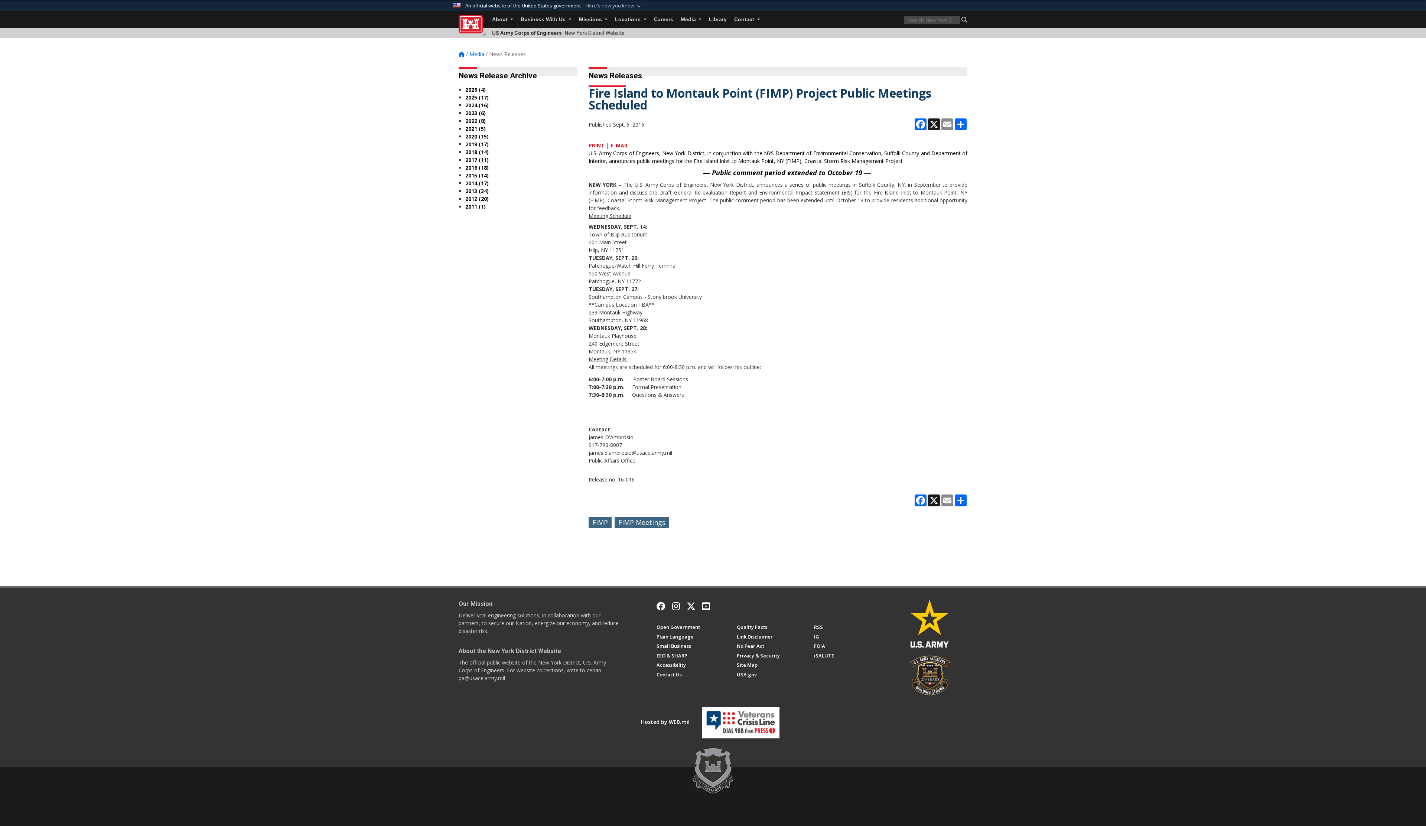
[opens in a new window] (676, 606)
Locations (628, 19)
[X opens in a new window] (691, 606)
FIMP (600, 522)
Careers (663, 19)
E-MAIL (620, 145)
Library (718, 19)
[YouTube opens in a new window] (706, 606)
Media (689, 19)
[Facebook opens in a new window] (661, 606)
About (500, 19)
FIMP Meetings (641, 522)
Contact (745, 19)
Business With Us (544, 19)
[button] (614, 6)
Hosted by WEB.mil (665, 721)
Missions (591, 19)
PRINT (597, 145)
